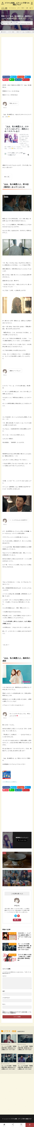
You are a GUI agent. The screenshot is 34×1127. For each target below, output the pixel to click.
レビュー (16, 23)
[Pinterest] (26, 79)
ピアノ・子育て (20, 8)
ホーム (4, 1125)
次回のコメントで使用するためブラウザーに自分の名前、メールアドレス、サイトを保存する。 (16, 1013)
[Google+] (20, 77)
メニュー (21, 1125)
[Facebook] (6, 77)
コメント (4, 975)
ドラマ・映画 (4, 8)
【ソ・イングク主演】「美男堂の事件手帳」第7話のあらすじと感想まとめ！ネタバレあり (8, 1048)
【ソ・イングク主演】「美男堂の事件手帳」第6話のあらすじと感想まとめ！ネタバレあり (25, 1048)
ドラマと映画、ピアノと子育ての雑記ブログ (17, 3)
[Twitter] (13, 77)
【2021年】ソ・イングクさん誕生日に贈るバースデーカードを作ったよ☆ (24, 935)
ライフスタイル (12, 8)
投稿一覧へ (16, 919)
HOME (4, 32)
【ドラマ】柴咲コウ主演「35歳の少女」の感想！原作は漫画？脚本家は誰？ (25, 957)
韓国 (19, 23)
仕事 (27, 8)
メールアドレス (6, 997)
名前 (3, 991)
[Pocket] (5, 79)
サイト (3, 1004)
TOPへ (30, 1125)
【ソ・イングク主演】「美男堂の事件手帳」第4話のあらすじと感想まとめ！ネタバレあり (25, 1067)
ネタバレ (12, 23)
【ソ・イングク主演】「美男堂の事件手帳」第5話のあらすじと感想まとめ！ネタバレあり (24, 946)
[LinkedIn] (18, 79)
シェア (13, 1125)
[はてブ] (28, 77)
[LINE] (11, 79)
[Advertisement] (17, 55)
